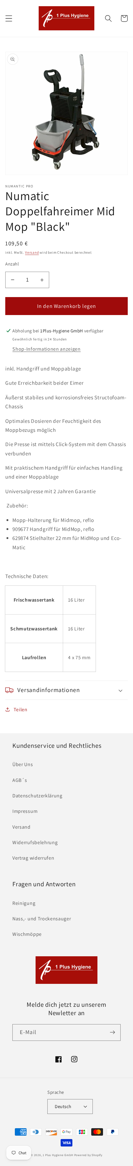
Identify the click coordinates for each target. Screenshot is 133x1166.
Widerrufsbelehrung (35, 842)
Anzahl (12, 264)
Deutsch (63, 1106)
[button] (9, 18)
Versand (32, 252)
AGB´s (19, 780)
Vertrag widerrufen (33, 858)
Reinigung (23, 903)
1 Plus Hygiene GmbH (58, 1155)
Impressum (24, 811)
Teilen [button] (21, 709)
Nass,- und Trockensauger (41, 918)
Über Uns (22, 764)
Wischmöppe (27, 934)
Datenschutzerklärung (37, 795)
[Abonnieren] (112, 1032)
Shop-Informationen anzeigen (46, 349)
